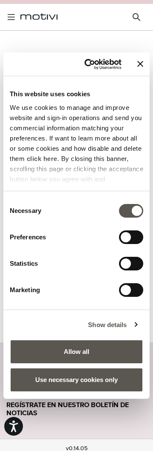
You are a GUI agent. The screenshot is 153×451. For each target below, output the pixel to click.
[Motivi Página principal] (39, 16)
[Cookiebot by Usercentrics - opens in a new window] (90, 64)
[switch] (131, 237)
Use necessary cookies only (76, 379)
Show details (107, 324)
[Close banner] (140, 64)
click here (42, 158)
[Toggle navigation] (12, 17)
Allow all (76, 351)
